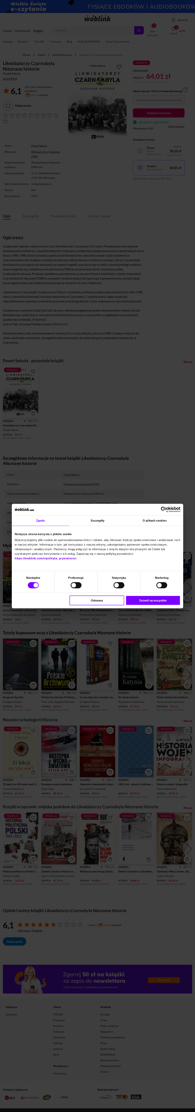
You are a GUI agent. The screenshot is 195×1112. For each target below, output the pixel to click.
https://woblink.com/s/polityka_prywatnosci (45, 558)
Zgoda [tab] (40, 520)
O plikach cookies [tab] (155, 520)
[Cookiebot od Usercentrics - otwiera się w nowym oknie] (163, 509)
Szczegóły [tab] (98, 520)
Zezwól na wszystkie (153, 600)
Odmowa (97, 600)
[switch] (76, 585)
